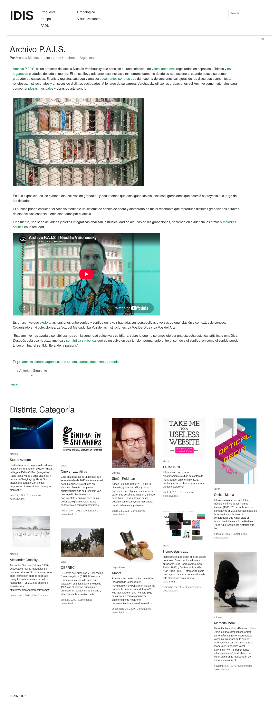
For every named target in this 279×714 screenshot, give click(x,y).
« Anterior (24, 370)
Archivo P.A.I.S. (24, 68)
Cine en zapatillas (74, 471)
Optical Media (224, 495)
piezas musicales (40, 88)
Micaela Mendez (28, 57)
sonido (114, 361)
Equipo (45, 19)
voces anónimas (163, 68)
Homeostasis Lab (175, 551)
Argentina (87, 57)
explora (45, 322)
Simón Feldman (123, 478)
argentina (52, 361)
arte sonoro (69, 361)
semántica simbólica (81, 340)
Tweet (14, 385)
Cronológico (86, 12)
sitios (64, 465)
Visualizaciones (88, 19)
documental (98, 361)
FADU (44, 25)
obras (71, 57)
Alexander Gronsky (24, 560)
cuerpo (84, 361)
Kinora (117, 573)
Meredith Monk (224, 623)
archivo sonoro (33, 361)
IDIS (22, 15)
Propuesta (47, 12)
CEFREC (68, 567)
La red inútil (171, 467)
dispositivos (118, 567)
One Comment (40, 595)
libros (217, 489)
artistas (14, 454)
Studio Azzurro (20, 460)
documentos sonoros (115, 78)
